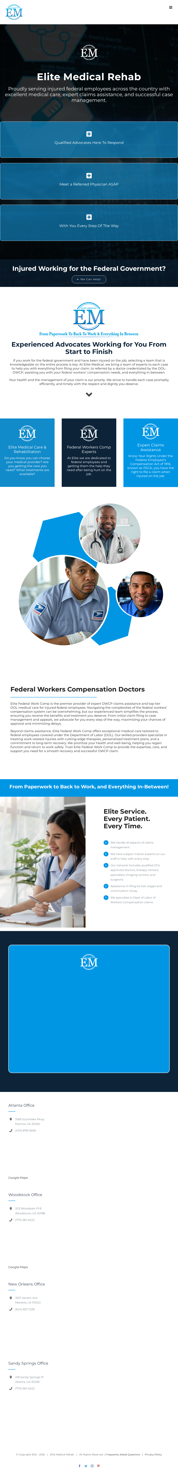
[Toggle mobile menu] (171, 7)
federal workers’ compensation (86, 372)
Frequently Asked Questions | (125, 1454)
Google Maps (18, 1177)
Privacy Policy (153, 1454)
